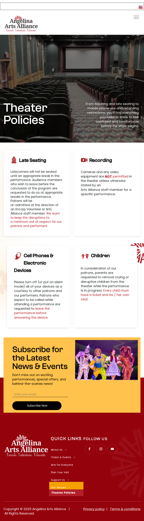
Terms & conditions (125, 509)
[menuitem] (66, 448)
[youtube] (112, 449)
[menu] (136, 17)
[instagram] (101, 449)
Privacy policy (94, 509)
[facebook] (89, 449)
